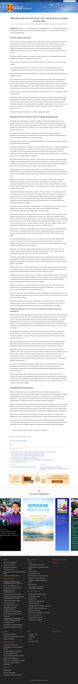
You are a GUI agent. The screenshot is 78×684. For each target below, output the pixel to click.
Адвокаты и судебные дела (11, 644)
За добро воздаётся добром (11, 653)
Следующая (43, 464)
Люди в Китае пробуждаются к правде (14, 660)
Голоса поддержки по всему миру (13, 651)
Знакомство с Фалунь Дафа (11, 575)
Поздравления (32, 599)
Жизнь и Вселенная (9, 639)
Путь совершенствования (10, 605)
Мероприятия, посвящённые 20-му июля (39, 605)
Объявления (7, 616)
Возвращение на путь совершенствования (9, 591)
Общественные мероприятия (36, 601)
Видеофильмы (7, 670)
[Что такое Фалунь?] (10, 7)
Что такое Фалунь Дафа (10, 562)
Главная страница (30, 14)
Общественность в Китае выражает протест (13, 647)
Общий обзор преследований (36, 564)
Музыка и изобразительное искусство (14, 636)
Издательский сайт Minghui (36, 1)
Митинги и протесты (34, 610)
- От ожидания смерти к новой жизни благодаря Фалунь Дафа (27, 456)
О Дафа (38, 14)
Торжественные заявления (11, 658)
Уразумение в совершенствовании (13, 624)
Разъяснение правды (9, 603)
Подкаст (55, 562)
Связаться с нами (33, 634)
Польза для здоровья (46, 14)
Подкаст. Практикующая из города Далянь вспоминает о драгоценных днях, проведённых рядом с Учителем (54, 468)
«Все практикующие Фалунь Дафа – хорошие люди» (23, 467)
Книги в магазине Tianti (49, 1)
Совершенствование (8, 579)
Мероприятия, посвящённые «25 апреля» (39, 612)
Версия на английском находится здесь (20, 436)
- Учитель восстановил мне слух (19, 462)
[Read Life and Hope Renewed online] (38, 499)
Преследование (32, 560)
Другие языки (59, 1)
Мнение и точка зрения (59, 560)
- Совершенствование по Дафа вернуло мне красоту (24, 458)
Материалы (6, 667)
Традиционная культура (10, 634)
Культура (5, 631)
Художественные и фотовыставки (37, 608)
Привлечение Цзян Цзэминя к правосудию (12, 663)
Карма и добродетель (9, 642)
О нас (29, 631)
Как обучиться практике (10, 567)
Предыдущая (13, 464)
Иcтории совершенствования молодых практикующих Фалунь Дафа (14, 597)
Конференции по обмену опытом (13, 611)
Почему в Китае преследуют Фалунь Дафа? (38, 568)
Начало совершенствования (11, 585)
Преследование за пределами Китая (38, 575)
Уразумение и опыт (9, 622)
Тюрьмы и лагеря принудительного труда (38, 581)
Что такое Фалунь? (9, 569)
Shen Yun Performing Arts (35, 615)
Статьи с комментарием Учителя (12, 614)
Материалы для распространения (12, 674)
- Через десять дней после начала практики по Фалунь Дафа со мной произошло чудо (33, 452)
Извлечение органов (34, 573)
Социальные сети (33, 641)
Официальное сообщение (35, 619)
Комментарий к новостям (35, 617)
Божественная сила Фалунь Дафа (12, 594)
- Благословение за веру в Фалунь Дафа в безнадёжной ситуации (27, 454)
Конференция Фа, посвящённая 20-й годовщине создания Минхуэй (13, 619)
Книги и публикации (9, 672)
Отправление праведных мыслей (12, 588)
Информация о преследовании (36, 578)
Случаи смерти (32, 571)
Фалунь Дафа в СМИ (34, 596)
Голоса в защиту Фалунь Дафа (12, 600)
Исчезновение (32, 584)
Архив (30, 639)
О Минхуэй (31, 636)
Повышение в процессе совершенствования (10, 608)
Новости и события (33, 591)
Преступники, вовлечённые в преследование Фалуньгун (36, 587)
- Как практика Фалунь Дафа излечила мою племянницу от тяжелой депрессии (31, 460)
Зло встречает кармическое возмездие (14, 655)
